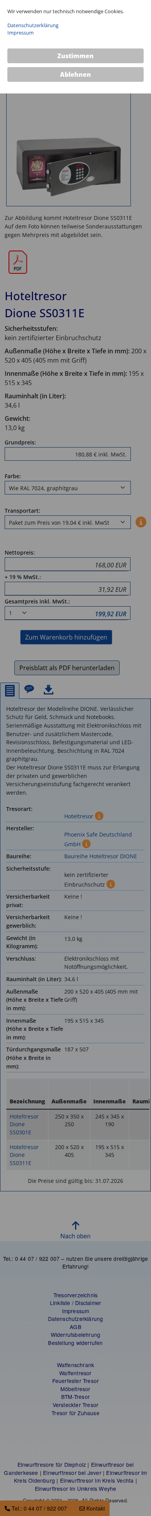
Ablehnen (75, 74)
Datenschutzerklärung (32, 25)
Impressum (20, 32)
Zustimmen (75, 56)
